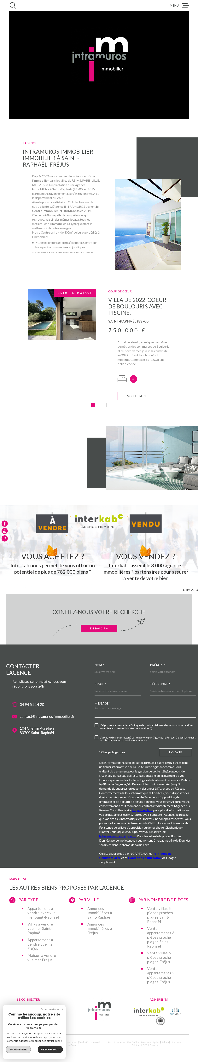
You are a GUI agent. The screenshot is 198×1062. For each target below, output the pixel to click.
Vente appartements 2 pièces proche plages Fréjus (160, 975)
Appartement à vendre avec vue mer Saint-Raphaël (43, 913)
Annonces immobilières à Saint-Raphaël (99, 913)
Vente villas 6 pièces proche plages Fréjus (159, 957)
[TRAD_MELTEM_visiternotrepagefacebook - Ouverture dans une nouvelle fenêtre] (5, 524)
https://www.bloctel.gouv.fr (117, 836)
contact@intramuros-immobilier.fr (47, 716)
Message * (103, 703)
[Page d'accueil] (99, 1019)
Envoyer (175, 752)
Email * (100, 684)
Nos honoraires (116, 1042)
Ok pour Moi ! (50, 1049)
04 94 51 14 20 (32, 704)
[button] (93, 405)
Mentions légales (150, 1042)
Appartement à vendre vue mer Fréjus (40, 944)
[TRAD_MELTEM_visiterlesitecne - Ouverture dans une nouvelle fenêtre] (160, 1020)
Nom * (99, 665)
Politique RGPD (139, 1045)
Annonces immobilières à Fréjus (99, 928)
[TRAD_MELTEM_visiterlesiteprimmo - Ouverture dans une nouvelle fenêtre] (175, 1012)
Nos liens (176, 1042)
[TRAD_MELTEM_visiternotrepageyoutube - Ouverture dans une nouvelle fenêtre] (5, 531)
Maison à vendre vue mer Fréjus (41, 957)
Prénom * (158, 665)
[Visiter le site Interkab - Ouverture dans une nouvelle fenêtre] (149, 1011)
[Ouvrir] (12, 5)
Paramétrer (18, 1049)
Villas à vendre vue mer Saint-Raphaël (40, 928)
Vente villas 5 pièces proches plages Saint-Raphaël (160, 915)
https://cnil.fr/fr (142, 810)
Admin (165, 1042)
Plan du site (133, 1042)
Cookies (153, 1045)
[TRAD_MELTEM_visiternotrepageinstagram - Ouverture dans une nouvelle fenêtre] (5, 538)
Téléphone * (160, 684)
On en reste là (50, 1009)
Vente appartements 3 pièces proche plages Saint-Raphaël (160, 937)
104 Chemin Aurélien (37, 730)
